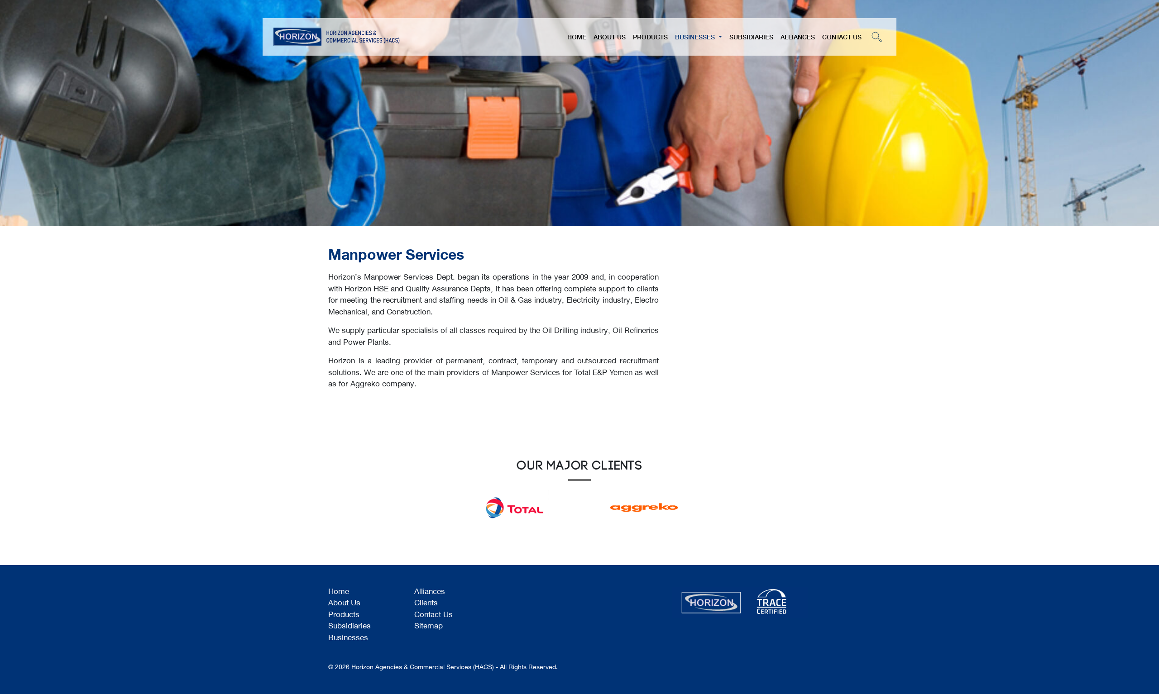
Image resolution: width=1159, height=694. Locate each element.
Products (650, 37)
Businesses (696, 37)
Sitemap (428, 626)
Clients (426, 603)
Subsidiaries (751, 37)
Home (576, 37)
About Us (610, 37)
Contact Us (842, 37)
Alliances (798, 37)
